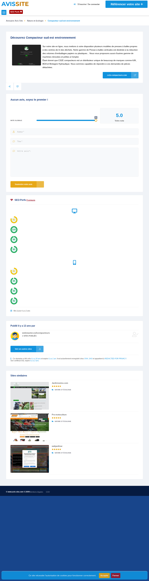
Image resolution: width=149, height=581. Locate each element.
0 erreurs (30, 200)
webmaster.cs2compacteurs (36, 333)
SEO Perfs (15, 12)
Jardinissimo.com (60, 383)
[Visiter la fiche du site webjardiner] (29, 459)
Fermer (115, 575)
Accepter (104, 575)
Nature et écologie (35, 21)
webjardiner (57, 446)
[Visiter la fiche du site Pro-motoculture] (29, 427)
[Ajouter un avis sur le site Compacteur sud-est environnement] (17, 86)
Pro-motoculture (59, 415)
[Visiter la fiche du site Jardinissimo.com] (29, 396)
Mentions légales (36, 492)
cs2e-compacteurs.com (117, 75)
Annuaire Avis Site (14, 21)
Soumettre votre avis (23, 184)
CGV (48, 492)
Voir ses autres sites (23, 349)
